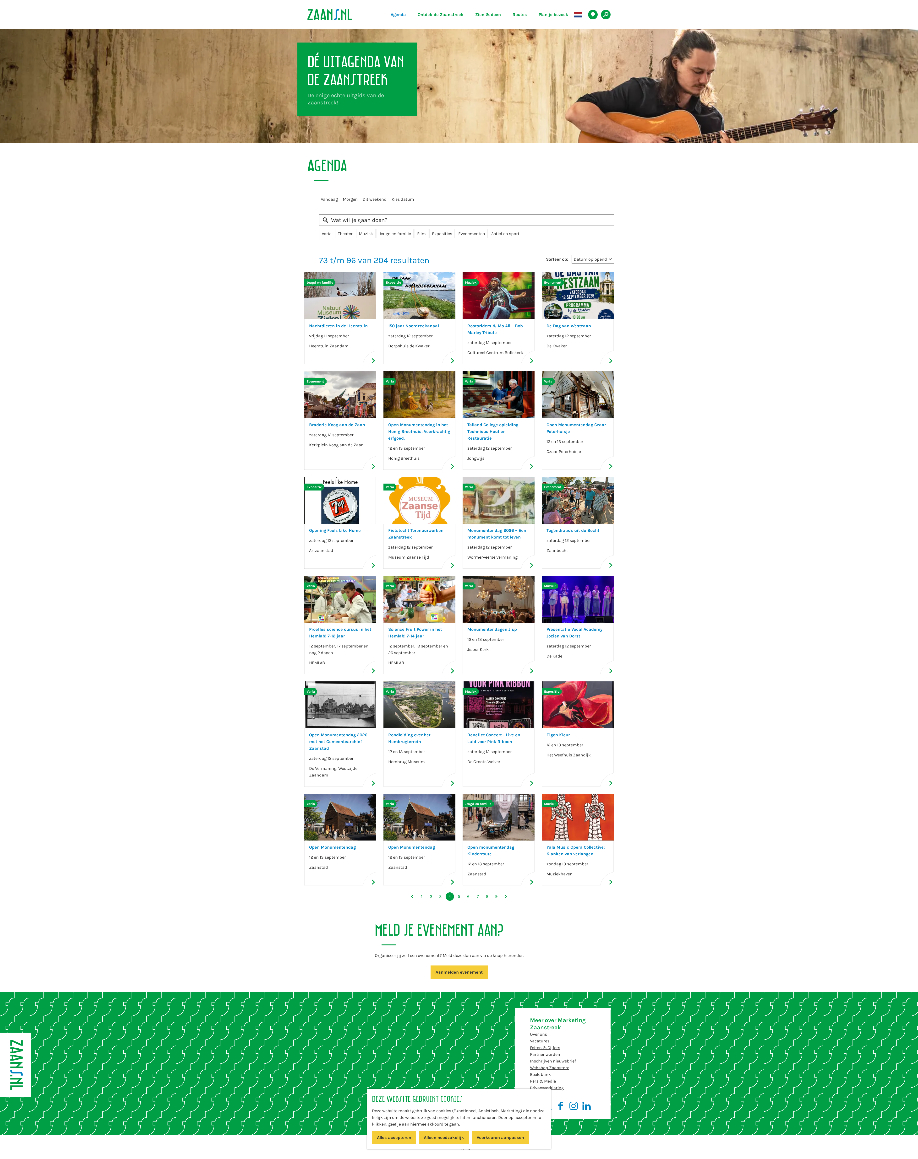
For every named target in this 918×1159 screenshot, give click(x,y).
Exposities (442, 233)
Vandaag (329, 199)
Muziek (366, 233)
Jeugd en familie (395, 233)
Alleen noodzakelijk (444, 1137)
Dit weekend (375, 199)
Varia (327, 233)
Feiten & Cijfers (545, 1047)
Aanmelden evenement (459, 972)
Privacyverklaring (547, 1087)
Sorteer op (557, 259)
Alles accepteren (394, 1137)
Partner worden (545, 1054)
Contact (538, 1094)
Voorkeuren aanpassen (500, 1137)
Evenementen (471, 233)
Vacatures (539, 1041)
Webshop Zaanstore (549, 1067)
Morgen (350, 199)
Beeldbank (540, 1074)
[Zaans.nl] (15, 1065)
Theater (345, 233)
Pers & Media (543, 1081)
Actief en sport (505, 233)
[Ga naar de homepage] (340, 14)
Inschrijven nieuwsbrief (553, 1061)
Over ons (538, 1034)
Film (421, 233)
